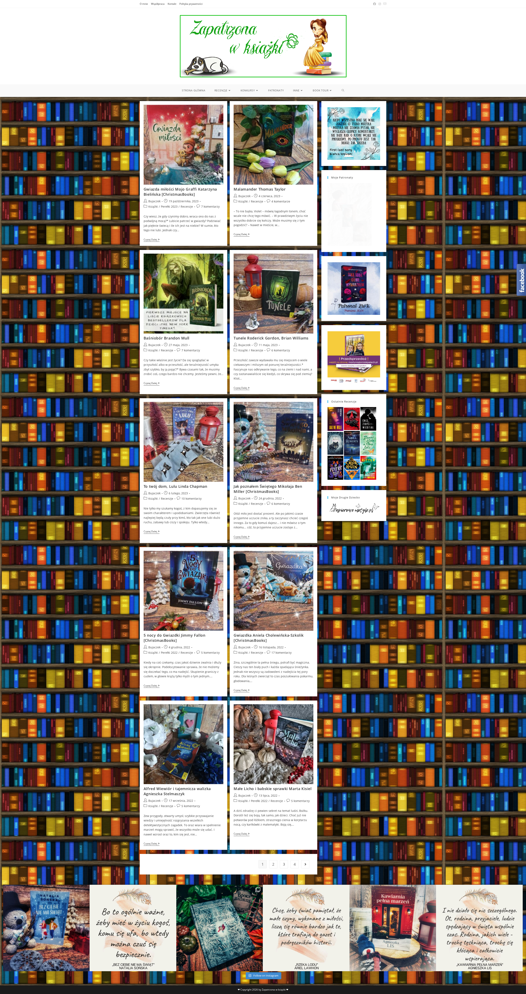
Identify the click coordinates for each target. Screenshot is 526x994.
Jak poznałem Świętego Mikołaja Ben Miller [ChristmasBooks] (268, 489)
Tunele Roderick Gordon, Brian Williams (271, 338)
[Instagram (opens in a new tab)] (379, 4)
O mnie (144, 4)
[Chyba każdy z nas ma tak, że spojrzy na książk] (219, 928)
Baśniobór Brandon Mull (166, 338)
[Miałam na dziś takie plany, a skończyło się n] (479, 928)
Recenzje (187, 206)
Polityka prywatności (191, 4)
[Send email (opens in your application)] (384, 4)
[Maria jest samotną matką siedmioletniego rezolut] (46, 928)
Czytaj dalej (151, 240)
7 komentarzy (210, 206)
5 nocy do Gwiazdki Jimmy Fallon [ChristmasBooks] (174, 638)
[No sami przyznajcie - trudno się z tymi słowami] (133, 928)
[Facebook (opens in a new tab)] (374, 4)
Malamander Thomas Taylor (260, 189)
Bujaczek (154, 201)
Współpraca (158, 4)
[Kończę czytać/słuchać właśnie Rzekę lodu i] (306, 928)
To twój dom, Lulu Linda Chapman (175, 486)
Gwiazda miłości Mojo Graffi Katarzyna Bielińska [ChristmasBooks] (180, 192)
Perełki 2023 (169, 206)
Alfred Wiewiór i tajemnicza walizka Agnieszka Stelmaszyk (177, 791)
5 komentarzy (210, 653)
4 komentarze (280, 201)
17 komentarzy (281, 653)
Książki (153, 206)
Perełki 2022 (169, 653)
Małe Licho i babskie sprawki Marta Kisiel (273, 788)
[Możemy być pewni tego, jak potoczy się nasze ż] (393, 928)
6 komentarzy (280, 350)
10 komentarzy (191, 498)
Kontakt (172, 4)
